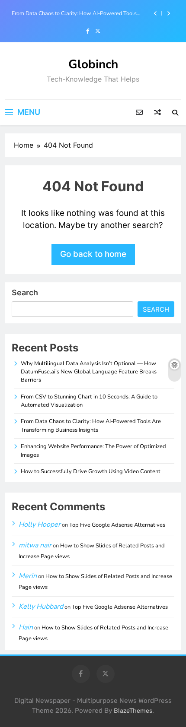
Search (25, 292)
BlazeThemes (133, 710)
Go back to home (93, 254)
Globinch (93, 64)
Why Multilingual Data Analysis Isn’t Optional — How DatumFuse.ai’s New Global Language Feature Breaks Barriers (89, 372)
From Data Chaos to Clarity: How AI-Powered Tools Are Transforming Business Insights (74, 13)
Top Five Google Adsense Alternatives (117, 525)
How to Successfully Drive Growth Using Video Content (90, 471)
